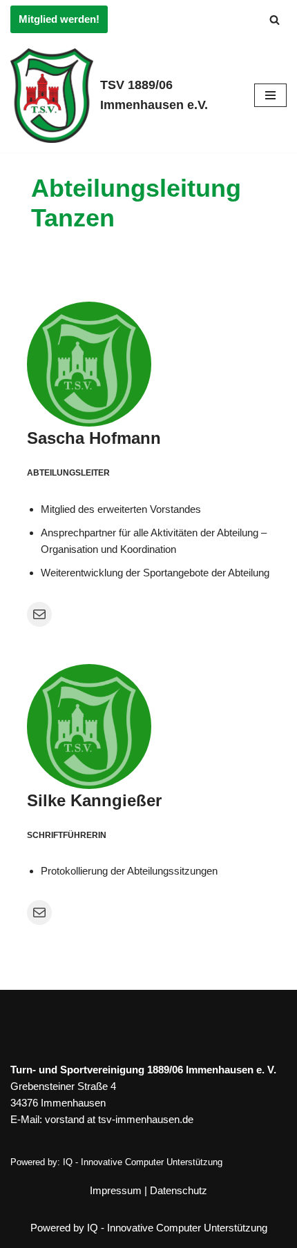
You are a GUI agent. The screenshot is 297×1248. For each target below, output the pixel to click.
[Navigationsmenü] (270, 95)
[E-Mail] (39, 614)
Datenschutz (178, 1190)
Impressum (116, 1190)
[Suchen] (274, 19)
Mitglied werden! (59, 19)
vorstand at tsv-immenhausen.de (119, 1119)
